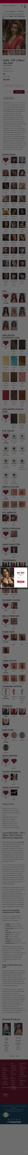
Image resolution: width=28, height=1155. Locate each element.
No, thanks (20, 583)
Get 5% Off (21, 581)
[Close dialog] (26, 568)
